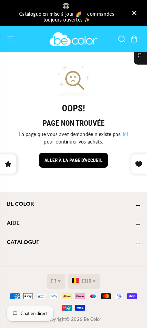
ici (125, 134)
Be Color (93, 319)
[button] (11, 39)
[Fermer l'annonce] (134, 13)
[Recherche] (122, 39)
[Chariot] (134, 39)
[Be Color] (73, 39)
